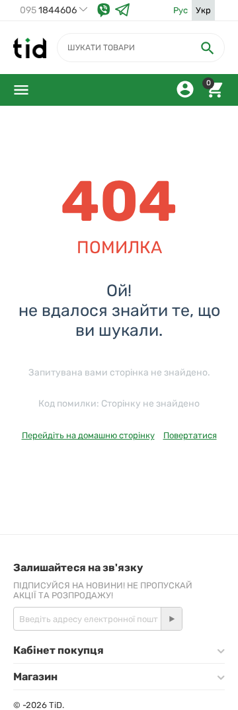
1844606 (48, 10)
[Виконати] (171, 619)
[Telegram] (122, 10)
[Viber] (104, 10)
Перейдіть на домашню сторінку (88, 435)
